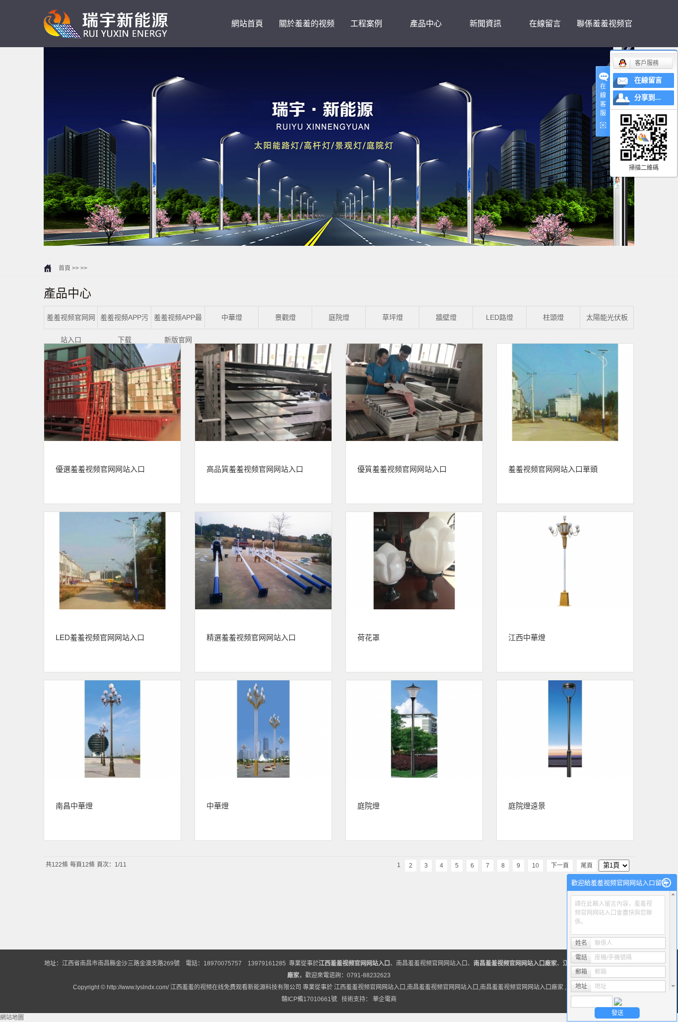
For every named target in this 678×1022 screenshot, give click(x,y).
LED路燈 (499, 317)
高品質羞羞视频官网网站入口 (254, 469)
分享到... (647, 97)
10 (535, 865)
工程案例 (366, 23)
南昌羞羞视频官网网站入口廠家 (521, 987)
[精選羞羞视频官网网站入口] (263, 560)
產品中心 (426, 23)
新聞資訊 (485, 23)
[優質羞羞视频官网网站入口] (414, 392)
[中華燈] (263, 729)
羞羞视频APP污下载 (124, 328)
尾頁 (587, 865)
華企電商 (385, 999)
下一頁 (560, 865)
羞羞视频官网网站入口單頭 (553, 469)
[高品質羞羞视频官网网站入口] (263, 392)
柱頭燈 (553, 317)
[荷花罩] (414, 560)
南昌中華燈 (74, 805)
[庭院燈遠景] (565, 729)
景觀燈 (285, 317)
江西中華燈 (526, 637)
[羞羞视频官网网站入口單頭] (565, 392)
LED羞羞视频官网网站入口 (100, 637)
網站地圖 (12, 1017)
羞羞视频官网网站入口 (71, 328)
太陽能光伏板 (607, 317)
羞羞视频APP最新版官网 (178, 328)
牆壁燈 (446, 317)
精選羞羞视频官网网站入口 (251, 637)
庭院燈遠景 (526, 805)
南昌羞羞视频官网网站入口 (432, 963)
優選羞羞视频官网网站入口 (100, 469)
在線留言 (545, 23)
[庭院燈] (414, 729)
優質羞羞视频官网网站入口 (402, 469)
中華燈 (231, 317)
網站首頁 (247, 23)
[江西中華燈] (565, 560)
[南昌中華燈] (112, 729)
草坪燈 (392, 317)
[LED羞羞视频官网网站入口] (112, 560)
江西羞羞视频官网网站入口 (370, 987)
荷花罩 (368, 637)
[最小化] (666, 883)
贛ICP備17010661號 (309, 999)
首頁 (64, 268)
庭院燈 (339, 317)
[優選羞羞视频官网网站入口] (112, 392)
